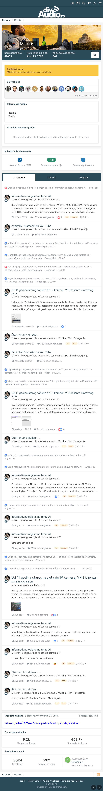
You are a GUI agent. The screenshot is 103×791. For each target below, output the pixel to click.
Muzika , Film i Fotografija (74, 229)
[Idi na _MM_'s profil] (81, 89)
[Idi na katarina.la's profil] (67, 760)
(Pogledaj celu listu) (88, 715)
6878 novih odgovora (45, 234)
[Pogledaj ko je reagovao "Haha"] (54, 663)
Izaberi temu (34, 781)
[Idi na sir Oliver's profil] (55, 89)
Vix (9, 381)
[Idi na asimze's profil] (35, 89)
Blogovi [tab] (84, 177)
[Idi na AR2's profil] (75, 89)
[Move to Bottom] (93, 787)
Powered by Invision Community (51, 787)
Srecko (11, 187)
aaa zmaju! (13, 266)
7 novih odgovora (48, 326)
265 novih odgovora (43, 217)
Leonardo (43, 229)
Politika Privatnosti (51, 781)
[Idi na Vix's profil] (28, 89)
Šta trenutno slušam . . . (26, 335)
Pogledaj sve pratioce (85, 95)
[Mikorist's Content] (95, 55)
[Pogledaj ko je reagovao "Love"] (58, 217)
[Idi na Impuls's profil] (68, 89)
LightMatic (13, 255)
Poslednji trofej (15, 69)
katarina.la (77, 762)
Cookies (79, 781)
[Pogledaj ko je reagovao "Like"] (62, 326)
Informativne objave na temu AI (70, 187)
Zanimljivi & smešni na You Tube (31, 226)
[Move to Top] (99, 787)
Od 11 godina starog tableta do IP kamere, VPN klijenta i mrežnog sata (52, 291)
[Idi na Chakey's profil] (8, 89)
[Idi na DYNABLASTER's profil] (21, 89)
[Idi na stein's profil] (15, 89)
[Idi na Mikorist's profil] (7, 197)
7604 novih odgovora (51, 343)
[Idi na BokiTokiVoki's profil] (41, 89)
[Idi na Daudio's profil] (61, 89)
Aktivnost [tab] (19, 177)
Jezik (22, 781)
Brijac (10, 278)
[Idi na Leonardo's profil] (48, 89)
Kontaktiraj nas (67, 781)
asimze (11, 455)
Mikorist (15, 199)
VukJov (42, 338)
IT (60, 199)
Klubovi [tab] (51, 177)
